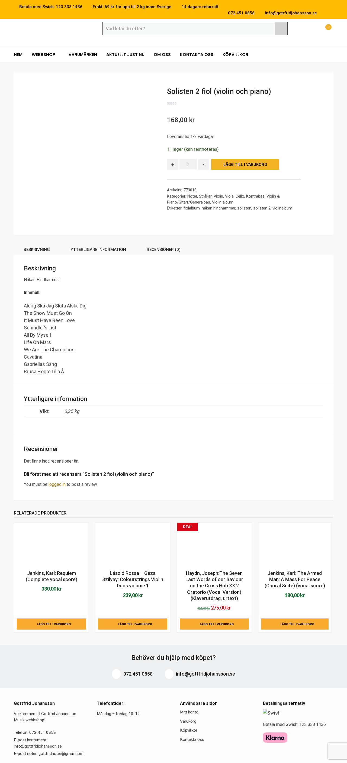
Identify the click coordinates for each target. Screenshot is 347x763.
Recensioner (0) (164, 249)
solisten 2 (262, 208)
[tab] (37, 250)
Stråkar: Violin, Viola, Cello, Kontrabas (232, 196)
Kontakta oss (196, 54)
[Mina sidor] (309, 29)
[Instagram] (331, 13)
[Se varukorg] (323, 29)
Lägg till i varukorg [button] (54, 624)
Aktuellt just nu (125, 54)
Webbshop (44, 54)
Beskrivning (37, 249)
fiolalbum (192, 208)
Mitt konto (189, 712)
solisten (244, 208)
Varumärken (83, 54)
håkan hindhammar (218, 208)
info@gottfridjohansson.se (205, 674)
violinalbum (282, 208)
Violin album (222, 202)
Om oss (162, 54)
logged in (57, 484)
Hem (18, 54)
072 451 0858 (137, 674)
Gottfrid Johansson (53, 28)
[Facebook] (323, 13)
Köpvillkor (235, 54)
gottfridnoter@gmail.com (60, 753)
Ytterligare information (98, 249)
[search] (281, 28)
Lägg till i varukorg (245, 164)
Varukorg (188, 721)
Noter (192, 196)
